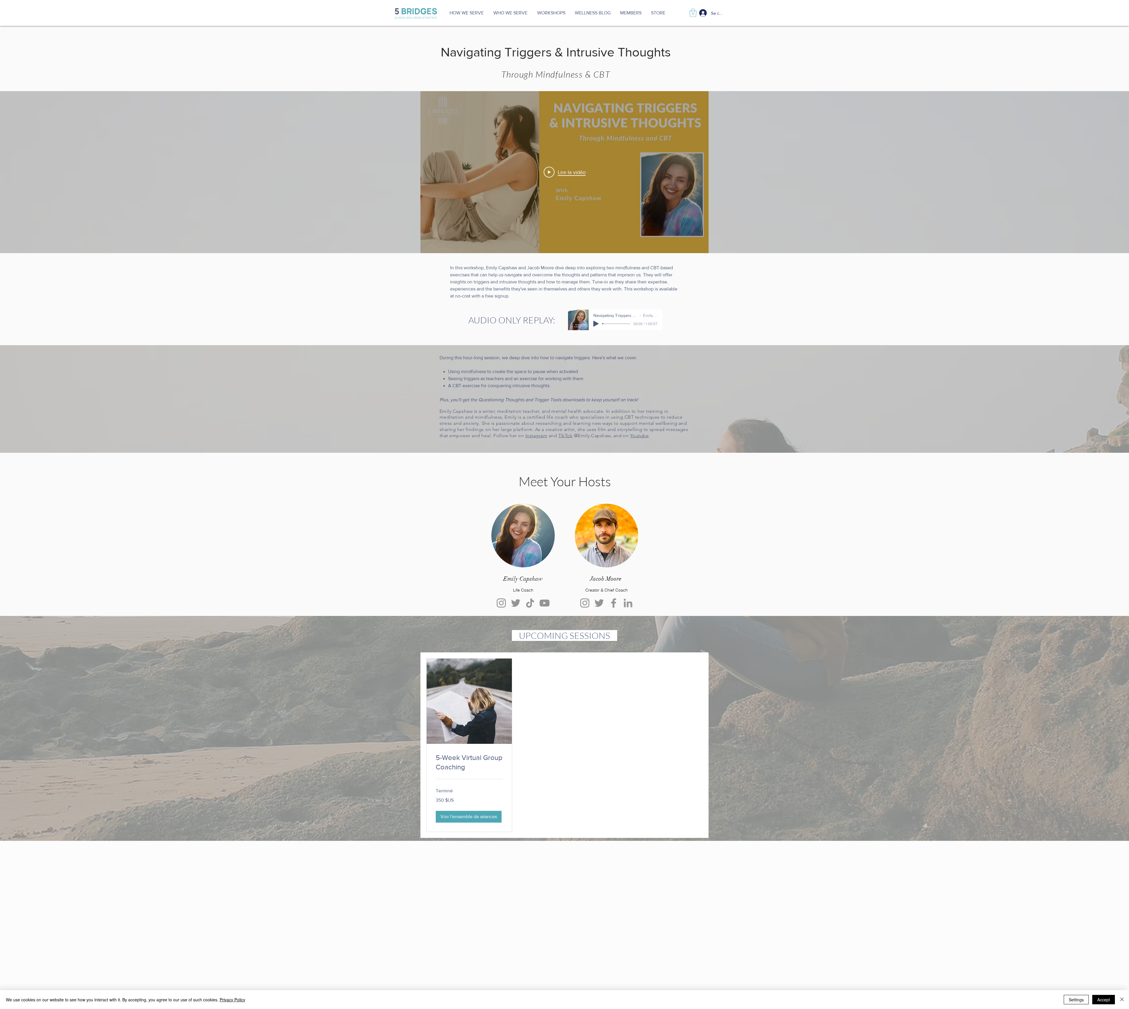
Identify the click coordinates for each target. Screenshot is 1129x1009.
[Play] (596, 324)
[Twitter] (516, 603)
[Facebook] (613, 603)
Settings (1076, 1000)
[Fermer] (1121, 999)
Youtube (639, 435)
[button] (510, 13)
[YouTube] (544, 603)
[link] (469, 762)
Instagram (536, 435)
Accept (1103, 1000)
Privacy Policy (232, 1000)
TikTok (565, 435)
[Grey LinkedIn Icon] (628, 603)
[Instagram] (501, 603)
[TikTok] (530, 603)
